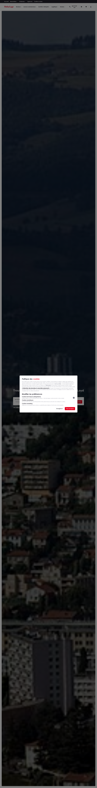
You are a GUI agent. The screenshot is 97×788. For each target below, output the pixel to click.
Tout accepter (70, 408)
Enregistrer (59, 408)
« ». (36, 388)
